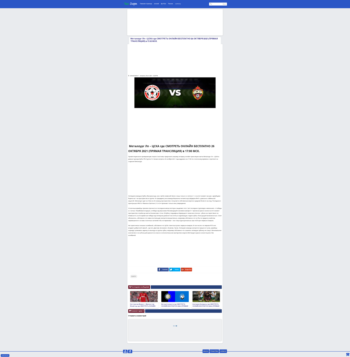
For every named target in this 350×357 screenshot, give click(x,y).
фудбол (133, 276)
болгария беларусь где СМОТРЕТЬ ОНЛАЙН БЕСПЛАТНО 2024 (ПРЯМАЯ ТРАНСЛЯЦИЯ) (205, 306)
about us (205, 351)
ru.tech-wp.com (5, 355)
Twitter (177, 269)
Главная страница (146, 3)
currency (178, 3)
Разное (170, 3)
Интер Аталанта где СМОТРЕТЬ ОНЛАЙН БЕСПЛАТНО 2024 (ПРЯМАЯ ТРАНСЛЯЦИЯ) (174, 306)
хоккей (156, 3)
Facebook (165, 269)
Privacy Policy (214, 351)
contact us (223, 351)
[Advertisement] (175, 22)
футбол (163, 3)
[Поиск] (211, 4)
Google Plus (188, 269)
